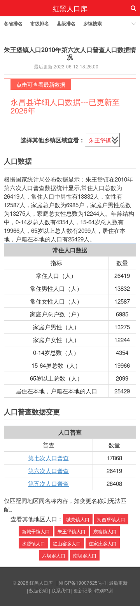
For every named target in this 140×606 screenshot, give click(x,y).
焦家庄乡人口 (103, 543)
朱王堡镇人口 (72, 531)
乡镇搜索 (92, 23)
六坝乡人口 (53, 555)
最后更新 (118, 582)
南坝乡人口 (84, 555)
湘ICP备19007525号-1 (83, 582)
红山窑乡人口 (67, 543)
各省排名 (13, 23)
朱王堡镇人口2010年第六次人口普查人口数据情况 (70, 53)
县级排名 (66, 23)
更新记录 (83, 590)
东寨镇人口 (105, 531)
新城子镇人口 (36, 531)
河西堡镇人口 (111, 519)
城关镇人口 (77, 519)
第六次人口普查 (48, 470)
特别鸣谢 (103, 590)
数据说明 (38, 590)
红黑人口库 (70, 8)
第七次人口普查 (48, 458)
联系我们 (60, 590)
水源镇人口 (33, 543)
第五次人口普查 (48, 483)
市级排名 (39, 23)
